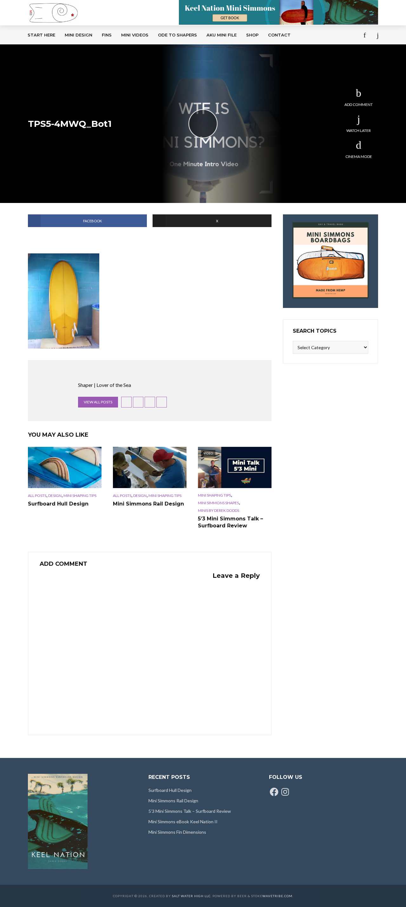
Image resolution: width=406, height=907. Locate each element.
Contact (279, 34)
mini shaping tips (79, 495)
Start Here (41, 34)
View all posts (98, 402)
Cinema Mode (358, 156)
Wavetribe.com (277, 896)
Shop (252, 34)
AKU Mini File (221, 34)
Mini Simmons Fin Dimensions (177, 832)
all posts (37, 495)
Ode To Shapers (177, 34)
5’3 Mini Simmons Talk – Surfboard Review (230, 522)
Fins (107, 34)
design (55, 495)
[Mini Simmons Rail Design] (150, 467)
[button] (63, 301)
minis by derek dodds (218, 510)
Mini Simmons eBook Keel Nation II (183, 821)
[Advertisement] (162, 92)
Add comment (358, 104)
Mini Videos (134, 34)
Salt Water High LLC (191, 896)
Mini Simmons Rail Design (148, 504)
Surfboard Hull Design (58, 504)
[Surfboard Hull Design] (65, 467)
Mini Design (78, 34)
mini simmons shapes (218, 502)
